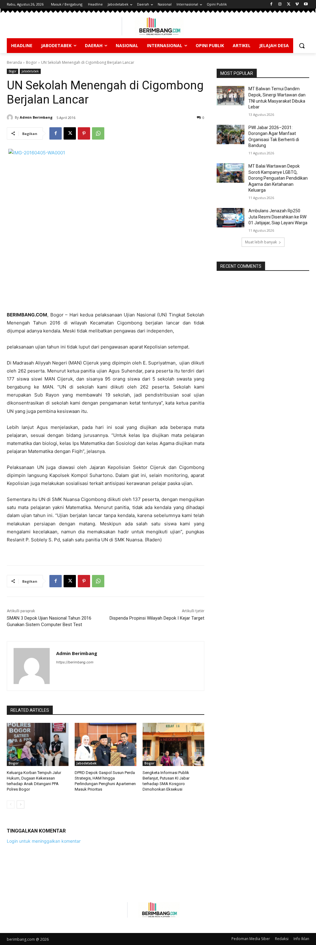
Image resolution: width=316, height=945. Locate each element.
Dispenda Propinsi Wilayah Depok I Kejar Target (157, 618)
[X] (288, 4)
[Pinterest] (84, 133)
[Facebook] (271, 4)
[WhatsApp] (98, 133)
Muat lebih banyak (261, 242)
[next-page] (20, 804)
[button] (301, 45)
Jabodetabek (30, 71)
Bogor (31, 62)
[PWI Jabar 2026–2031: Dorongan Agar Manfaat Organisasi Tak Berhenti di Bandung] (230, 134)
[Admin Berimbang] (11, 117)
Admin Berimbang (36, 117)
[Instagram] (280, 4)
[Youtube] (305, 4)
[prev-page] (11, 804)
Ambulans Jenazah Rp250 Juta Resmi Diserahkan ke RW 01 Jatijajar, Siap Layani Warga (277, 216)
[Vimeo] (297, 4)
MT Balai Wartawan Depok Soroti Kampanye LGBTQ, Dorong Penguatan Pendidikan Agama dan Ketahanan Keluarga (278, 178)
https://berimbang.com (75, 662)
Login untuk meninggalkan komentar (44, 841)
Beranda (14, 62)
